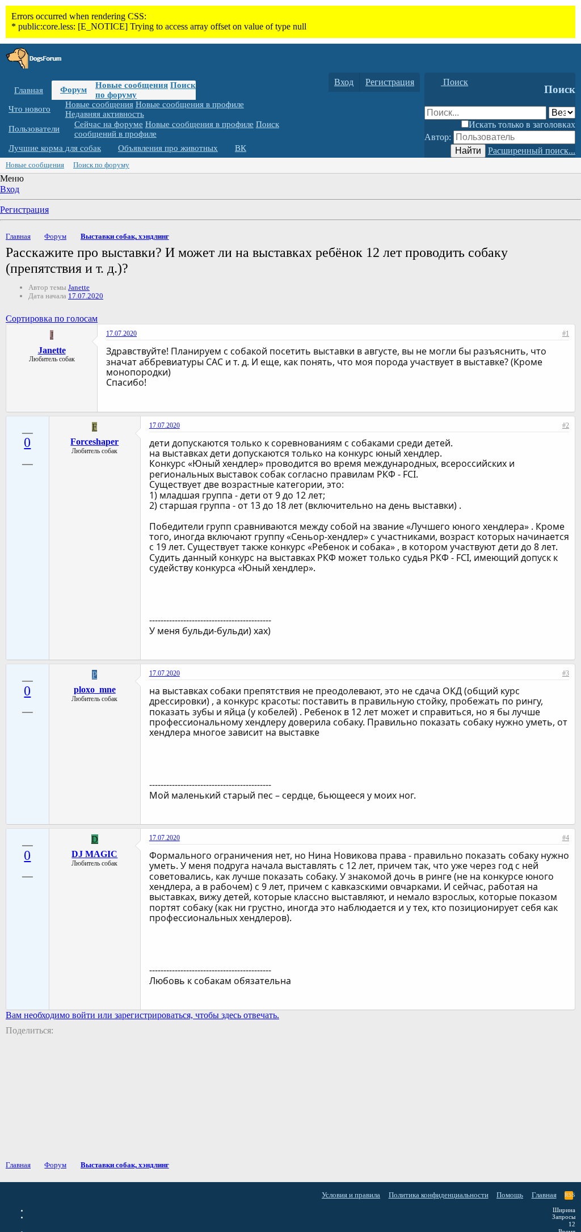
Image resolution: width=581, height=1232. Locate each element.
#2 (565, 425)
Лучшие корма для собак (55, 148)
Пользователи (34, 128)
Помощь (509, 1195)
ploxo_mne (95, 689)
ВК (240, 148)
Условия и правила (351, 1195)
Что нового (29, 108)
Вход (9, 189)
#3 (565, 673)
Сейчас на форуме (108, 124)
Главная (28, 90)
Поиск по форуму (101, 165)
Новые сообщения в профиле (190, 104)
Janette (79, 287)
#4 (565, 838)
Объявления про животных (168, 148)
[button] (59, 109)
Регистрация (24, 209)
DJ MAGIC (94, 854)
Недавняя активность (104, 114)
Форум (73, 89)
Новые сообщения (131, 85)
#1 (565, 333)
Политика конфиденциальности (439, 1195)
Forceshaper (94, 441)
